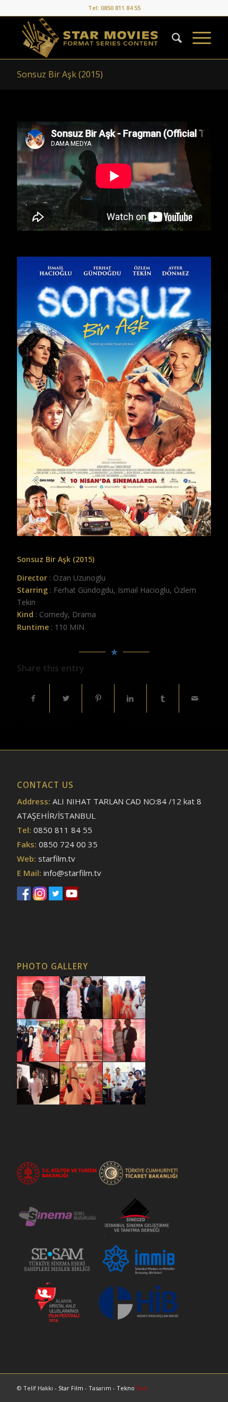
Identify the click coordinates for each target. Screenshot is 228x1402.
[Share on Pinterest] (98, 698)
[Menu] (196, 37)
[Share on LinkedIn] (130, 698)
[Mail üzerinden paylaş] (195, 698)
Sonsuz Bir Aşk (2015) (60, 74)
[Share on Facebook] (33, 698)
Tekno (132, 1388)
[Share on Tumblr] (163, 698)
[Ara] (171, 37)
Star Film (71, 1388)
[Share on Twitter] (66, 698)
